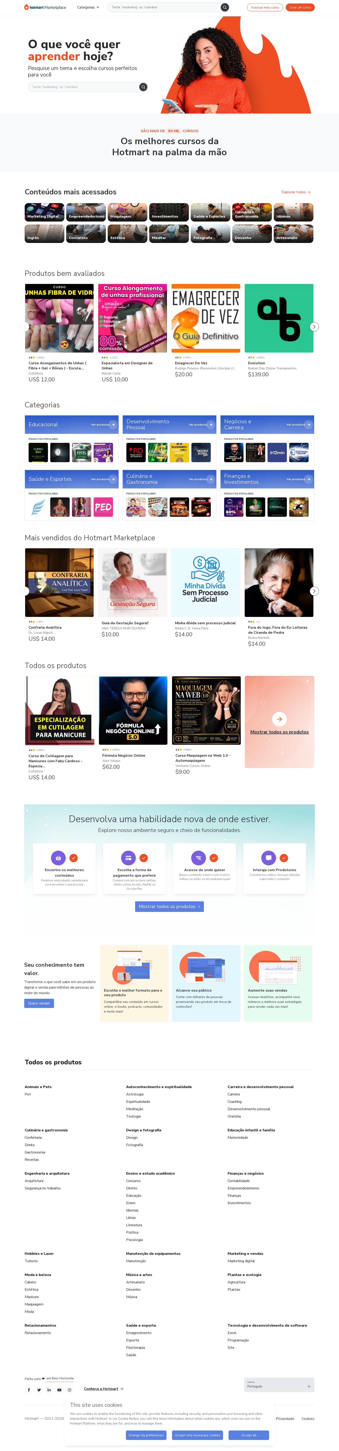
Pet (28, 1094)
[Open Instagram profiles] (69, 1390)
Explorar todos (294, 192)
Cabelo (30, 1282)
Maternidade (238, 1137)
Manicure (32, 1296)
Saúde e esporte (141, 1325)
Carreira (234, 1094)
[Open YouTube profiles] (59, 1390)
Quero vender (39, 1003)
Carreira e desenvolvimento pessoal (261, 1086)
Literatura (134, 1225)
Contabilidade (239, 1180)
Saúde (131, 1355)
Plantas (234, 1289)
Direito (131, 1188)
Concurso (133, 1180)
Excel (232, 1332)
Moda (29, 1311)
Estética (31, 1289)
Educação (133, 1195)
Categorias (86, 7)
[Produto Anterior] (24, 322)
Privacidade (285, 1418)
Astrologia (134, 1094)
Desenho (133, 1289)
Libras (131, 1217)
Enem (130, 1203)
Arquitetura (34, 1180)
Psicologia (134, 1239)
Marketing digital (241, 1261)
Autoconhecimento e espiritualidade (159, 1086)
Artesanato (135, 1282)
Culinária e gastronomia (46, 1130)
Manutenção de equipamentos (153, 1253)
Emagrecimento (139, 1332)
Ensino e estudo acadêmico (150, 1173)
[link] (44, 212)
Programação (238, 1340)
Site (231, 1347)
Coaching (235, 1101)
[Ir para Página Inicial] (45, 7)
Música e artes (139, 1274)
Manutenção (136, 1261)
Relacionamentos (40, 1325)
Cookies (308, 1418)
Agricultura (236, 1282)
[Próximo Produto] (314, 322)
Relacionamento (38, 1332)
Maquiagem (34, 1304)
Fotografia (134, 1144)
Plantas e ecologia (244, 1274)
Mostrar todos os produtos (167, 906)
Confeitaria (33, 1137)
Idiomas (132, 1210)
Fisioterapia (135, 1347)
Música (131, 1296)
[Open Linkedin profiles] (49, 1390)
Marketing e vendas (245, 1253)
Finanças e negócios (246, 1173)
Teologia (133, 1116)
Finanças (234, 1195)
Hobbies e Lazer (39, 1253)
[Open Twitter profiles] (39, 1390)
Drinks (30, 1144)
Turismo (31, 1261)
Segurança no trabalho (43, 1188)
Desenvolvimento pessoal (249, 1109)
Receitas (32, 1159)
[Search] (225, 7)
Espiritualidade (138, 1101)
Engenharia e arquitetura (47, 1173)
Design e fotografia (143, 1130)
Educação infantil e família (251, 1130)
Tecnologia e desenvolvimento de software (267, 1325)
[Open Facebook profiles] (29, 1390)
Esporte (132, 1340)
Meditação (134, 1109)
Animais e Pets (38, 1086)
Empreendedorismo (243, 1188)
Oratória (234, 1116)
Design (131, 1137)
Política (132, 1232)
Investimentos (239, 1203)
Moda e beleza (38, 1274)
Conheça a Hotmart (101, 1388)
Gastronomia (35, 1152)
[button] (279, 1385)
